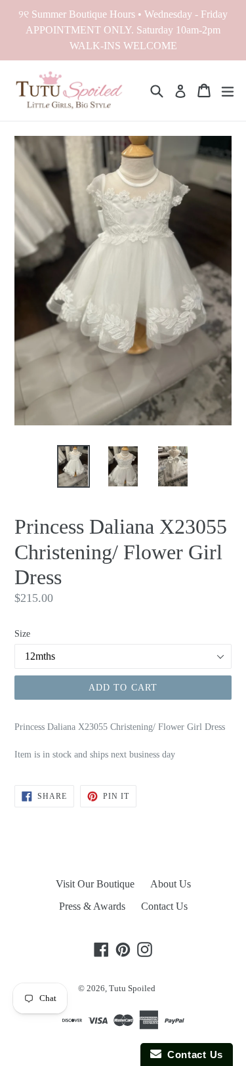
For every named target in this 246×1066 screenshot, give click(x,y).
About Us (170, 883)
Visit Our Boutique (95, 883)
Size (22, 634)
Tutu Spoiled (132, 988)
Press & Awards (92, 906)
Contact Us (164, 906)
